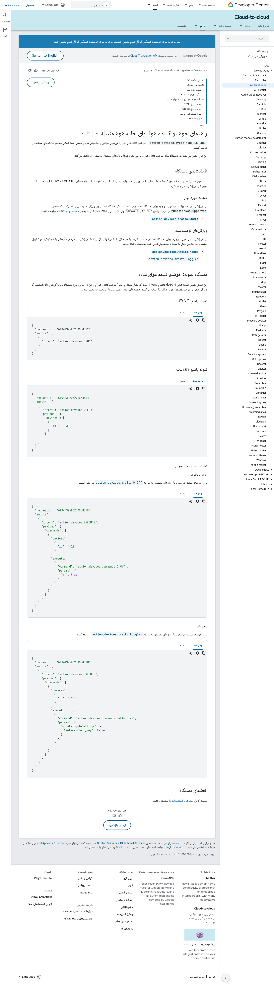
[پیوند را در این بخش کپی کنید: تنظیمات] (193, 626)
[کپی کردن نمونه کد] (204, 320)
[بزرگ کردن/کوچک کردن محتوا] (188, 80)
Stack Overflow (41, 897)
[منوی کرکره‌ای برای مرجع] (195, 25)
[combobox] (91, 4)
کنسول (30, 5)
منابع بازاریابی (85, 885)
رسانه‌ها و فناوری (124, 899)
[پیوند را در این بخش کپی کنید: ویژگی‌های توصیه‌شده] (171, 230)
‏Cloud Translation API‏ (143, 55)
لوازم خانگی (127, 907)
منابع (191, 5)
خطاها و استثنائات (68, 211)
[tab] (198, 312)
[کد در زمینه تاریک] (197, 320)
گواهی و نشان (85, 878)
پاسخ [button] (182, 312)
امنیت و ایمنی (126, 892)
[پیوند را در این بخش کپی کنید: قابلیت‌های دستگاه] (171, 171)
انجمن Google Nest (39, 904)
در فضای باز (127, 928)
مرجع (202, 25)
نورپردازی (128, 878)
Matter (210, 878)
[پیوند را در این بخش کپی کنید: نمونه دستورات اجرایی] (169, 466)
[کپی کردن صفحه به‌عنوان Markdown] (88, 133)
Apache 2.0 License (53, 843)
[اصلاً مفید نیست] (30, 71)
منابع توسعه (86, 892)
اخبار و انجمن (173, 5)
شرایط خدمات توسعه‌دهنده (78, 911)
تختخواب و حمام (124, 921)
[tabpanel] (117, 338)
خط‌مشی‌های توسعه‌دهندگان (77, 918)
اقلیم (130, 885)
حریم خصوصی (197, 976)
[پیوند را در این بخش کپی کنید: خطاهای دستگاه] (176, 790)
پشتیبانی (181, 25)
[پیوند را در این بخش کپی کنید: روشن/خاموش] (186, 474)
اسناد (155, 5)
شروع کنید (263, 25)
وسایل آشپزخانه (125, 914)
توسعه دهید (208, 5)
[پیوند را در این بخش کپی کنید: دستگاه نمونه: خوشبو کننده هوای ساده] (134, 274)
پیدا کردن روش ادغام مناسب (199, 944)
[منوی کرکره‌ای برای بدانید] (240, 25)
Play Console (43, 878)
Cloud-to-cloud (251, 17)
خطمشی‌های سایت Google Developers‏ (184, 847)
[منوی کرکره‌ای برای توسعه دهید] (214, 25)
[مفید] (36, 71)
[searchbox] (247, 38)
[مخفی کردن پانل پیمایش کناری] (226, 978)
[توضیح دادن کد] (191, 320)
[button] (248, 70)
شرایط (211, 976)
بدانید (248, 25)
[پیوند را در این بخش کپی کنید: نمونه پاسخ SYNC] (175, 301)
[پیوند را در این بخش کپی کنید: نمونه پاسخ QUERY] (172, 369)
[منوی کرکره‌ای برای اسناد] (147, 5)
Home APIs (167, 878)
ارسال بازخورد (40, 82)
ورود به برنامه (12, 4)
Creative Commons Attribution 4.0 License (121, 843)
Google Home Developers (192, 70)
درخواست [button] (198, 312)
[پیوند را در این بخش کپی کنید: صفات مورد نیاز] (180, 198)
